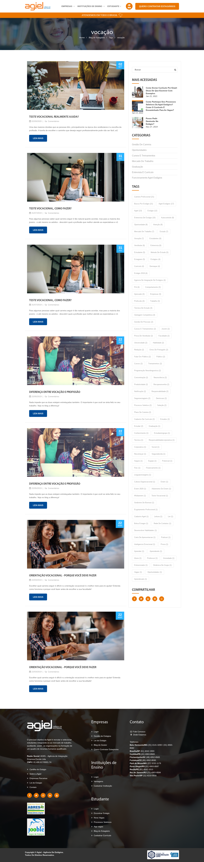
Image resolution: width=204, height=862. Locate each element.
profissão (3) (139, 301)
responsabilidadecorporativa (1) (161, 440)
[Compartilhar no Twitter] (141, 598)
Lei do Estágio (100, 740)
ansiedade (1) (168, 558)
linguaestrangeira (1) (142, 475)
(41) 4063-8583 (148, 754)
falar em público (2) (142, 357)
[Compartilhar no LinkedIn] (148, 598)
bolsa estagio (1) (141, 523)
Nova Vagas (99, 818)
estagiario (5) (139, 259)
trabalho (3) (155, 301)
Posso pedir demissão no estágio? (152, 121)
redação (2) (139, 350)
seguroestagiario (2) (142, 398)
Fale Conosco (139, 731)
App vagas (98, 826)
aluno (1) (137, 558)
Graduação (137, 167)
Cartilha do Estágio (38, 769)
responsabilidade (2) (160, 391)
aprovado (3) (139, 294)
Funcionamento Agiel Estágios (147, 178)
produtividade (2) (141, 384)
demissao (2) (161, 398)
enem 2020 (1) (140, 489)
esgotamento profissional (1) (146, 509)
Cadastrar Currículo (102, 835)
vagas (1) (138, 572)
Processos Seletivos (102, 822)
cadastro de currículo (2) (144, 419)
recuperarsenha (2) (161, 384)
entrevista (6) (155, 245)
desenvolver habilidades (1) (145, 530)
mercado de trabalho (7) (144, 231)
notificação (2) (140, 391)
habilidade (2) (158, 343)
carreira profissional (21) (144, 197)
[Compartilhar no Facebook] (134, 598)
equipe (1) (152, 461)
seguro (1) (138, 461)
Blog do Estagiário (97, 37)
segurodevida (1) (158, 454)
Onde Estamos (139, 735)
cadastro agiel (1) (141, 516)
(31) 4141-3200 (155, 745)
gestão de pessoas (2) (143, 322)
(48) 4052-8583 (153, 757)
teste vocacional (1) (160, 496)
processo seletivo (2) (143, 405)
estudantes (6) (155, 238)
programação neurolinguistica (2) (147, 370)
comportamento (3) (153, 287)
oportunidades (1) (155, 572)
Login (96, 731)
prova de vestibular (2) (143, 336)
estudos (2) (165, 419)
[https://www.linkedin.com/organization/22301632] (49, 795)
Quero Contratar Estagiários (157, 6)
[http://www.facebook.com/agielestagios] (29, 795)
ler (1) (170, 516)
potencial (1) (167, 461)
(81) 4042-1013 (146, 769)
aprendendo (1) (156, 551)
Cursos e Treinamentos (143, 155)
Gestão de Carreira (141, 144)
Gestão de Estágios (102, 736)
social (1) (155, 447)
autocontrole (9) (167, 218)
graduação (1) (154, 426)
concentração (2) (141, 377)
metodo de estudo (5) (159, 252)
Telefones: (134, 742)
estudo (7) (164, 231)
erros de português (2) (159, 350)
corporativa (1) (140, 447)
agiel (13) (138, 211)
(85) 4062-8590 (149, 760)
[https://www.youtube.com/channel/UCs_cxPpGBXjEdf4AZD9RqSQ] (56, 795)
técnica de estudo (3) (143, 308)
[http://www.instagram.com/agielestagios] (43, 795)
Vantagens (98, 781)
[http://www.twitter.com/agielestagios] (36, 795)
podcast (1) (165, 537)
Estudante (113, 6)
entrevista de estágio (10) (144, 218)
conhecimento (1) (141, 433)
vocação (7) (139, 238)
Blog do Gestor (100, 745)
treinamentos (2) (155, 364)
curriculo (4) (139, 266)
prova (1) (164, 544)
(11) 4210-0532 (150, 775)
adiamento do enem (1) (161, 489)
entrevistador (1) (141, 565)
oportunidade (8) (141, 225)
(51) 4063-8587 (152, 766)
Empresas (67, 6)
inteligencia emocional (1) (144, 544)
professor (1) (152, 558)
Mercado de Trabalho (142, 161)
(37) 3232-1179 (154, 763)
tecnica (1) (138, 440)
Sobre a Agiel (35, 774)
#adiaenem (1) (140, 496)
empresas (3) (155, 294)
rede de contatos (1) (162, 523)
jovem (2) (166, 329)
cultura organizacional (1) (144, 482)
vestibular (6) (139, 245)
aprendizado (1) (140, 579)
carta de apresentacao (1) (144, 537)
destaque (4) (155, 266)
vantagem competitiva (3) (144, 315)
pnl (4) (136, 287)
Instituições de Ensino (90, 6)
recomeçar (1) (140, 454)
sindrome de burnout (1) (144, 503)
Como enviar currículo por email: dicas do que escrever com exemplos (161, 91)
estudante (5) (139, 252)
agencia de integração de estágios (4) (150, 280)
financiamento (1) (153, 468)
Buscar (138, 70)
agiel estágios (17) (166, 204)
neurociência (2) (160, 377)
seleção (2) (161, 405)
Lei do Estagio (36, 783)
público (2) (160, 357)
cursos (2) (138, 364)
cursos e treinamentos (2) (145, 329)
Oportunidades (139, 150)
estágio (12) (152, 211)
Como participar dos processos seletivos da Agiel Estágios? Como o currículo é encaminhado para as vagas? (161, 106)
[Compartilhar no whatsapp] (161, 598)
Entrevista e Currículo (142, 172)
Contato (33, 787)
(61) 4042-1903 (147, 751)
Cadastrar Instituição (103, 786)
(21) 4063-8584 (154, 772)
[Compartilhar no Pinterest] (154, 598)
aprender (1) (139, 551)
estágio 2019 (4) (140, 273)
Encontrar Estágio (101, 813)
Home (82, 37)
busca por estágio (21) (143, 204)
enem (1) (164, 482)
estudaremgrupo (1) (162, 433)
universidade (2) (140, 343)
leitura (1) (158, 516)
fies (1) (137, 468)
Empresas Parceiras (38, 778)
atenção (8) (158, 225)
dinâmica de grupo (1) (162, 565)
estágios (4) (155, 259)
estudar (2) (138, 426)
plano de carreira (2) (142, 412)
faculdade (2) (163, 336)
